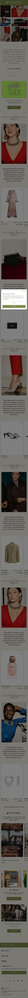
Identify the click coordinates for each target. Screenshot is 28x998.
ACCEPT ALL (14, 306)
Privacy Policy (6, 299)
